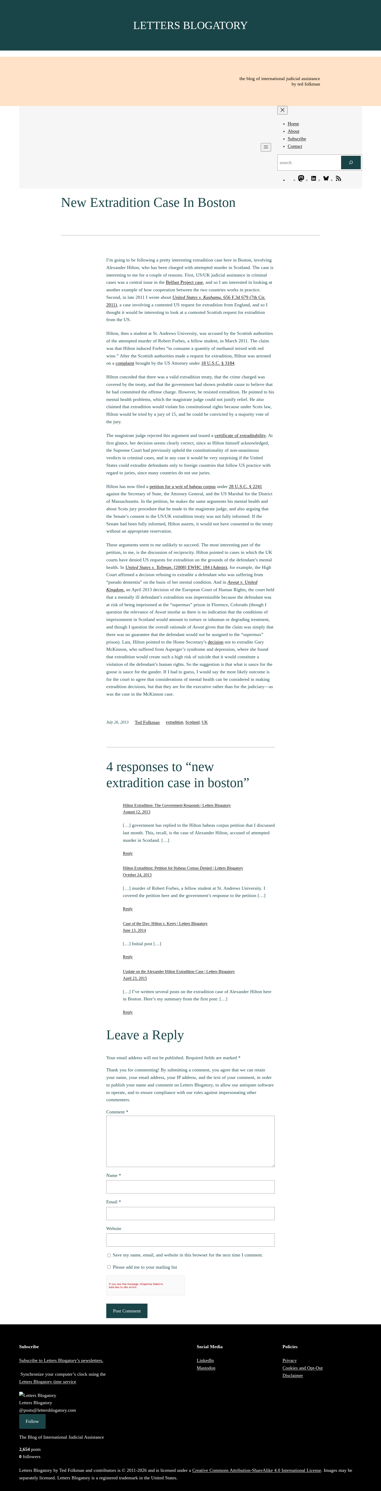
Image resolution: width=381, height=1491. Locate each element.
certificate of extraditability (240, 435)
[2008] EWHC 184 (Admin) (176, 567)
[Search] (351, 162)
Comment (117, 1111)
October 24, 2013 (137, 875)
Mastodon (206, 1367)
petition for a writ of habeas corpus (183, 486)
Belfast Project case (184, 282)
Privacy (290, 1360)
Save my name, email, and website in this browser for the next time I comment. (188, 1254)
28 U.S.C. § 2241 (245, 486)
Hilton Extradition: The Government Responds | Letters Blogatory (177, 805)
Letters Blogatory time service (47, 1381)
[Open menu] (266, 147)
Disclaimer (293, 1375)
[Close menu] (282, 110)
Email (113, 1201)
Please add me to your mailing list (144, 1267)
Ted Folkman (147, 722)
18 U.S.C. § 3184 (217, 363)
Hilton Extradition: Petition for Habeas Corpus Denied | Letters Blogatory (183, 868)
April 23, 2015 (135, 978)
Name (113, 1175)
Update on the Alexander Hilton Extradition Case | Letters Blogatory (179, 971)
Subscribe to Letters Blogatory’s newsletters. (61, 1360)
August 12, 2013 (136, 812)
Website (113, 1228)
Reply (128, 853)
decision (215, 642)
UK (205, 722)
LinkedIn (205, 1360)
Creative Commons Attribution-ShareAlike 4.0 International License (256, 1470)
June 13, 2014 (134, 930)
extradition (174, 722)
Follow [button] (32, 1421)
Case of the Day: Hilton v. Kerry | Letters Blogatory (165, 923)
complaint (125, 363)
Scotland (192, 722)
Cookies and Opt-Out (303, 1367)
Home (293, 123)
